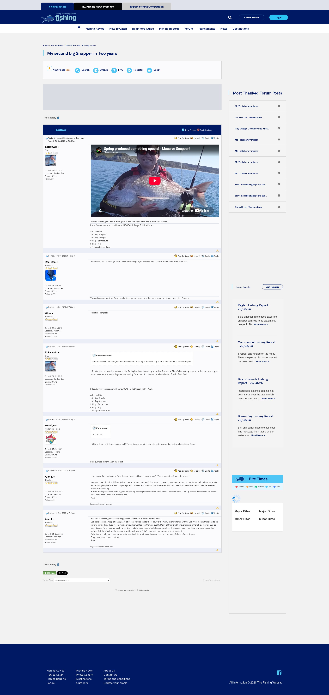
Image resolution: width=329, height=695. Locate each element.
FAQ (120, 69)
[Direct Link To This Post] (47, 138)
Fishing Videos (89, 45)
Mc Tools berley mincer (246, 106)
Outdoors (82, 683)
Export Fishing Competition (147, 6)
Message (100, 130)
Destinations (241, 28)
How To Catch (118, 28)
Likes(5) (196, 138)
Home (45, 45)
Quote (207, 138)
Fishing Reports (169, 28)
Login (279, 17)
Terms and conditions (116, 678)
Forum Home (57, 45)
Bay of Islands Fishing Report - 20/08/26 (253, 380)
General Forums (72, 45)
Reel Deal (51, 261)
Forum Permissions (211, 580)
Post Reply (50, 117)
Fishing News (84, 670)
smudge (50, 425)
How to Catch (55, 674)
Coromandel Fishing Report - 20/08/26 (256, 344)
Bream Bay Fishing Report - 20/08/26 (256, 417)
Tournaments (206, 28)
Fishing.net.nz (57, 6)
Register (138, 69)
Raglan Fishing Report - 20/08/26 (254, 307)
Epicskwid (51, 146)
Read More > (261, 324)
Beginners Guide (143, 28)
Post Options (183, 138)
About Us (109, 670)
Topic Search (190, 130)
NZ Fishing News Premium (98, 6)
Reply (216, 138)
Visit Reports (272, 286)
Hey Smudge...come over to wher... (252, 128)
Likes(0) (196, 256)
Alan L (49, 476)
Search (86, 69)
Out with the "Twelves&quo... (249, 117)
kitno (48, 313)
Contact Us (110, 674)
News (223, 28)
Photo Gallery (84, 674)
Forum (189, 28)
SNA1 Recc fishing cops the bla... (251, 184)
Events (104, 69)
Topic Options (206, 130)
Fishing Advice (95, 28)
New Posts (59, 69)
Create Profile (251, 17)
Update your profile (115, 683)
